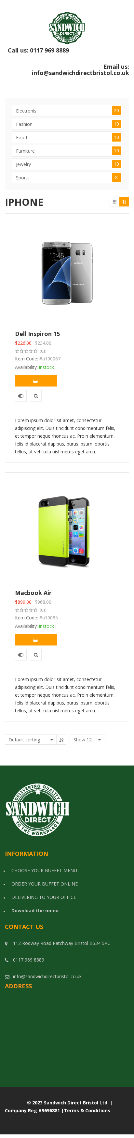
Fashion (67, 124)
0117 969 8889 (79, 53)
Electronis (67, 110)
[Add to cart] (36, 381)
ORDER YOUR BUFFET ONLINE (44, 884)
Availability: (26, 367)
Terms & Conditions (87, 1110)
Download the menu (35, 910)
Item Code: (26, 359)
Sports (67, 177)
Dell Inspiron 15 (37, 334)
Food (67, 137)
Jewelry (67, 164)
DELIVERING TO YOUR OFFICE (43, 897)
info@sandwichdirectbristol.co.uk (80, 73)
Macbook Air (33, 593)
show (83, 739)
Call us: (68, 53)
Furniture (67, 150)
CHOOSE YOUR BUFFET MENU (44, 870)
